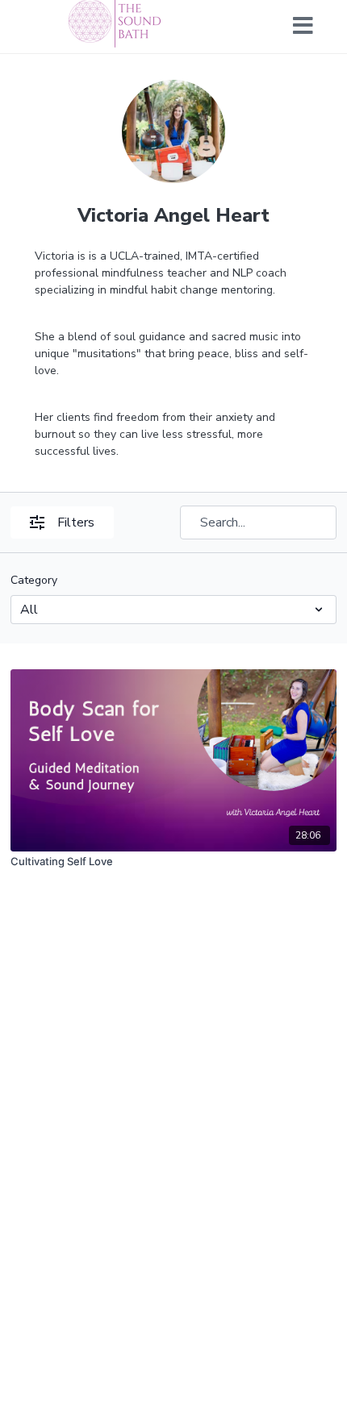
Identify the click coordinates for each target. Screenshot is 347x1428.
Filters (75, 522)
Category (33, 580)
